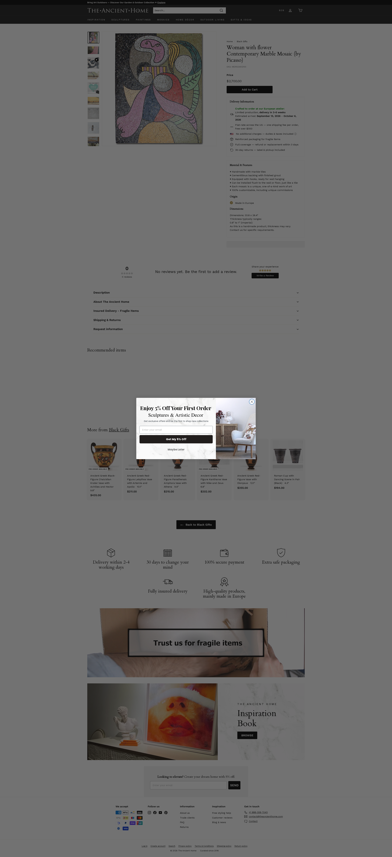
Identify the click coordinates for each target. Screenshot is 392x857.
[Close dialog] (251, 401)
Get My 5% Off (176, 439)
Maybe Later (176, 449)
